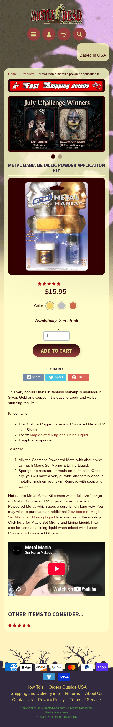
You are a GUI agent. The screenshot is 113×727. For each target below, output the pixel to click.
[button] (49, 284)
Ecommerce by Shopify (63, 716)
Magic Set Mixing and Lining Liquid (59, 435)
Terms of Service (85, 700)
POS (38, 716)
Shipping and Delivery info (35, 693)
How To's (34, 687)
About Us (93, 693)
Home (12, 74)
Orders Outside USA (68, 687)
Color (38, 306)
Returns (72, 693)
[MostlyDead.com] (56, 14)
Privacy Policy (51, 700)
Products (28, 74)
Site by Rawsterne (56, 712)
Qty (56, 328)
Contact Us (22, 700)
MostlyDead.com (54, 707)
